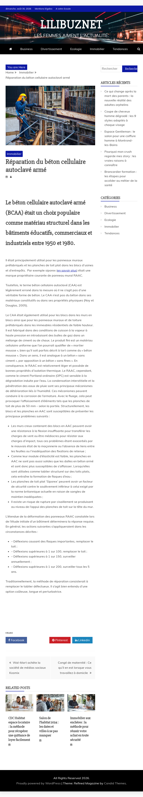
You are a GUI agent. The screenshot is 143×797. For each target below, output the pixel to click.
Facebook (17, 640)
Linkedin (83, 640)
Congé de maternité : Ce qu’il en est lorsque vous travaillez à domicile (74, 667)
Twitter (39, 640)
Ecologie (76, 49)
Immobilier (97, 49)
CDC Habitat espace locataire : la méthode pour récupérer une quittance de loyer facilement (19, 729)
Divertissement (51, 49)
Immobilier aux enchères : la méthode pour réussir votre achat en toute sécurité (80, 729)
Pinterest (61, 640)
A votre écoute (63, 8)
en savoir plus (67, 270)
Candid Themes (115, 783)
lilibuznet (71, 24)
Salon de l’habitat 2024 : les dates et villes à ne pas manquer (49, 726)
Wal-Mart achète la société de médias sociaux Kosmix (27, 667)
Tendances (120, 49)
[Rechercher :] (119, 68)
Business (26, 49)
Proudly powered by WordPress (38, 783)
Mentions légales (43, 8)
